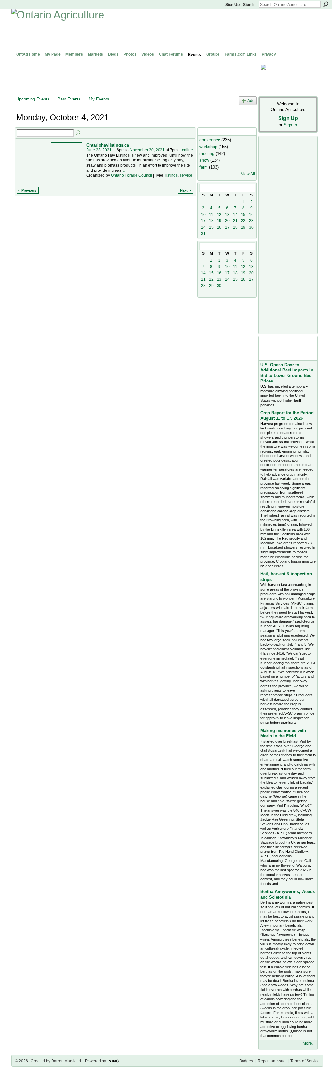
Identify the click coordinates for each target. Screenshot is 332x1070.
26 (219, 227)
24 (203, 227)
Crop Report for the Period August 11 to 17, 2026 (287, 415)
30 (251, 227)
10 (203, 214)
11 (211, 214)
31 (203, 233)
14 (235, 214)
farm (203, 167)
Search (325, 4)
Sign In (249, 4)
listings (171, 175)
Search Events (78, 133)
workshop (208, 146)
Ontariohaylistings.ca (107, 145)
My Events (99, 99)
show (204, 160)
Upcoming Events (33, 99)
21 (235, 220)
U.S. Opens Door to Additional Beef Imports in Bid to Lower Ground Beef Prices (286, 373)
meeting (206, 153)
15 (243, 214)
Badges (246, 1061)
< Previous (27, 190)
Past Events (69, 99)
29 (243, 227)
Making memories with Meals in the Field (283, 733)
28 (235, 227)
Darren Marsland (66, 1061)
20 (227, 220)
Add (251, 101)
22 (243, 220)
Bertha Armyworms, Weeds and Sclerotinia (287, 894)
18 (211, 220)
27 (227, 227)
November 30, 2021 (147, 150)
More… (309, 1043)
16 (251, 214)
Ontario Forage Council (131, 175)
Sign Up (232, 4)
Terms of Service (305, 1061)
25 (211, 227)
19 (219, 220)
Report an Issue (272, 1061)
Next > (185, 190)
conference (209, 139)
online (187, 150)
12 (219, 214)
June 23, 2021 (99, 150)
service (186, 175)
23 (251, 220)
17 (203, 220)
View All (248, 174)
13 (227, 214)
